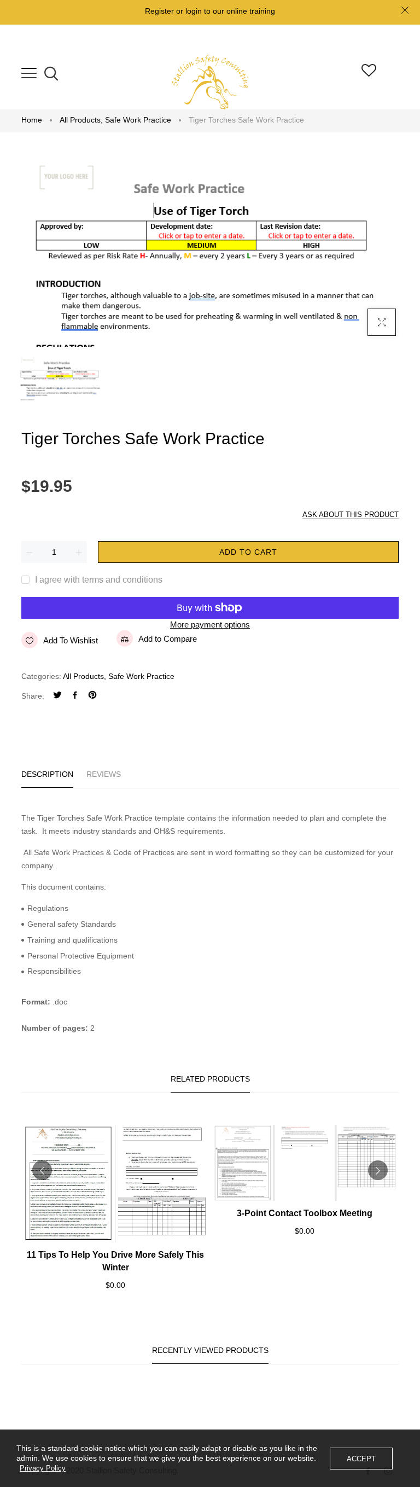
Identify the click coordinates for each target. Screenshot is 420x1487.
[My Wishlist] (369, 73)
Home (31, 119)
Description (47, 774)
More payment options (210, 624)
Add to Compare (167, 638)
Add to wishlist (70, 640)
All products (81, 119)
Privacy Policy (43, 1468)
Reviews (103, 774)
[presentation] (42, 1170)
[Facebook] (75, 696)
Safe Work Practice (138, 119)
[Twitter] (57, 696)
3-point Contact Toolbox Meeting (304, 1213)
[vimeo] (92, 696)
